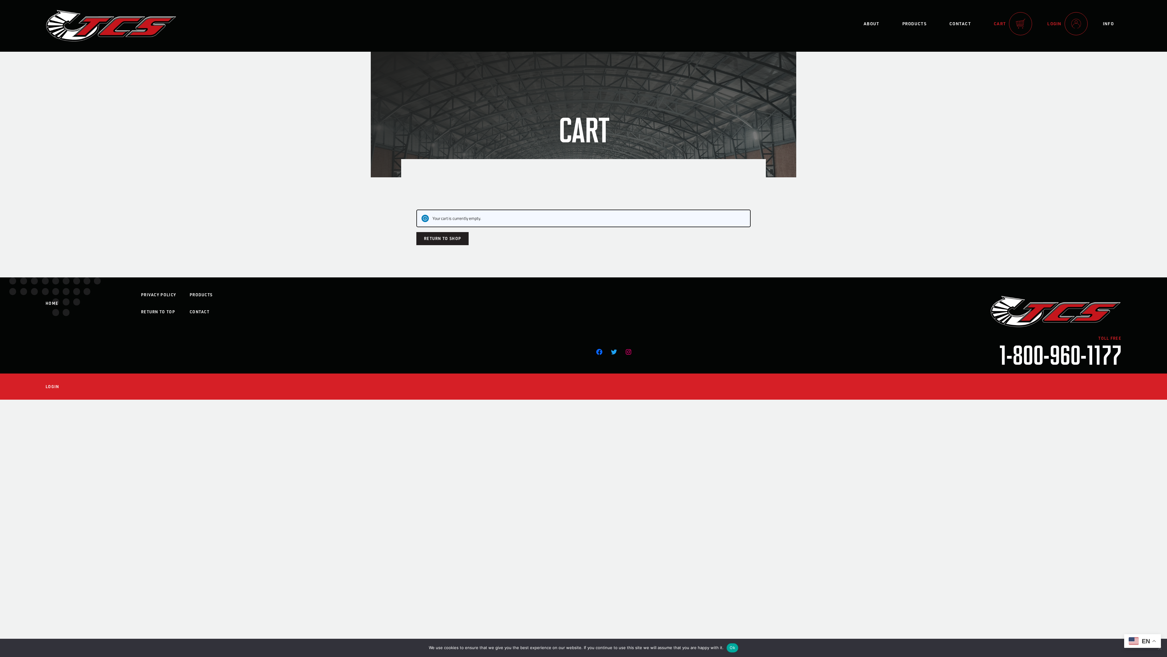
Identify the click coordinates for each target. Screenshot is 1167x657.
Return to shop (442, 238)
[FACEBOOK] (599, 352)
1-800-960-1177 (1060, 354)
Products (914, 23)
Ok (732, 647)
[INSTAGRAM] (628, 352)
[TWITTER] (614, 352)
